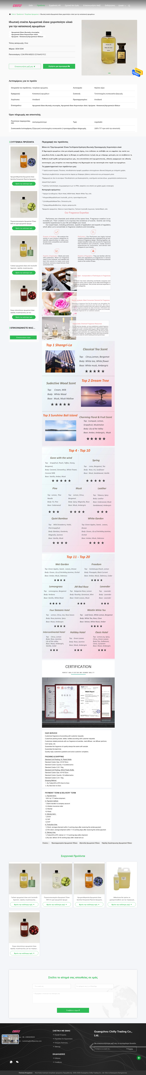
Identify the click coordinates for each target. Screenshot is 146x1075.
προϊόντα (20, 14)
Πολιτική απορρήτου (25, 1073)
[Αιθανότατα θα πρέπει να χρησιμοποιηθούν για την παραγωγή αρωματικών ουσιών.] (121, 879)
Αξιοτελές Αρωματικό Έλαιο (90, 843)
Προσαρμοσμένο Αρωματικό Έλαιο (64, 843)
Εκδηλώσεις (110, 5)
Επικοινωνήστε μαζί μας (91, 6)
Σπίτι (31, 5)
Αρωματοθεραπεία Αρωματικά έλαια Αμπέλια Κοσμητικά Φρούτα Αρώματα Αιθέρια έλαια (23, 179)
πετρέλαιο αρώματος (31, 14)
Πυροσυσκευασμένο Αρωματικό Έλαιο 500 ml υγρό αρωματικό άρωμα (57, 899)
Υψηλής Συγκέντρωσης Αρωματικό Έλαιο (117, 843)
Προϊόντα (41, 5)
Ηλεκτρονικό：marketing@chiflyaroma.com (27, 1041)
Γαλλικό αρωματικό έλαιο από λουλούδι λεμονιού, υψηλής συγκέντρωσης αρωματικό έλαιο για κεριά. (23, 268)
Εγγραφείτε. (131, 1049)
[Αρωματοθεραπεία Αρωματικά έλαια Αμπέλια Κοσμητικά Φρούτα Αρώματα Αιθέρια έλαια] (89, 879)
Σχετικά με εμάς (72, 5)
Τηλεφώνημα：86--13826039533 (23, 1037)
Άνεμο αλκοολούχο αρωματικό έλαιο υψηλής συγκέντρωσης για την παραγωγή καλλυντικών (22, 312)
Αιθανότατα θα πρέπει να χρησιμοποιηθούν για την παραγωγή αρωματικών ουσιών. (122, 899)
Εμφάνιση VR (55, 5)
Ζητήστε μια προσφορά (58, 66)
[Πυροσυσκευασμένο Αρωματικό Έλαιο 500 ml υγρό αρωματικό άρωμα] (56, 879)
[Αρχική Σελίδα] (17, 5)
